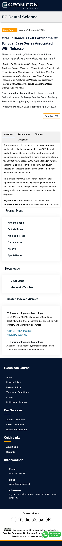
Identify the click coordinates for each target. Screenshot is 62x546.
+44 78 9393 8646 (17, 473)
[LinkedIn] (27, 519)
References (24, 134)
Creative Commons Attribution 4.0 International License (31, 533)
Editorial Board (16, 229)
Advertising (12, 447)
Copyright (23, 139)
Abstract (8, 134)
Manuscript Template (21, 287)
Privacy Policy (13, 382)
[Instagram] (34, 519)
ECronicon (34, 530)
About (9, 377)
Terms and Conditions (17, 392)
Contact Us (12, 397)
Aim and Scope (16, 222)
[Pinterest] (48, 519)
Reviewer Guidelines (16, 429)
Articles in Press (16, 235)
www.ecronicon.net (40, 536)
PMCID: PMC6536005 (16, 335)
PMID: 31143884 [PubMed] (19, 331)
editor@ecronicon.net (19, 484)
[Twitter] (13, 519)
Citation (39, 134)
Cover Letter (17, 280)
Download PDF (51, 116)
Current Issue (15, 242)
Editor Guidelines (15, 424)
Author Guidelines (15, 419)
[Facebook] (20, 519)
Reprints (10, 452)
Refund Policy (13, 387)
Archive (12, 249)
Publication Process (16, 402)
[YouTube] (41, 519)
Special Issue (15, 255)
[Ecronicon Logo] (20, 5)
